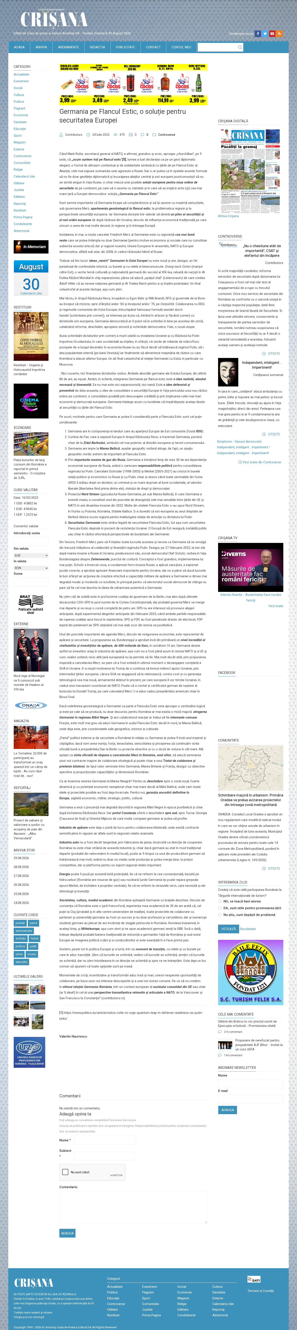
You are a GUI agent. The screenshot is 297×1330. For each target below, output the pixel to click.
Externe (19, 149)
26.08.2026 (21, 885)
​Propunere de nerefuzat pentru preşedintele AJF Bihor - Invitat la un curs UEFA (259, 1044)
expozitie (21, 962)
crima (19, 954)
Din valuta (21, 549)
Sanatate (20, 122)
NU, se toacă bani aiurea (242, 901)
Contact (153, 47)
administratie (24, 930)
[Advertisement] (250, 500)
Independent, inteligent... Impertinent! (243, 453)
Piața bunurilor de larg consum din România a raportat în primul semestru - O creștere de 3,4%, (30, 469)
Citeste (274, 353)
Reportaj (20, 204)
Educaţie (20, 129)
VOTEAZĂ (228, 929)
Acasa (19, 47)
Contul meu (181, 47)
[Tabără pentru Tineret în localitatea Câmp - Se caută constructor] (21, 1005)
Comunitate (22, 163)
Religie (18, 169)
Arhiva (41, 47)
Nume (65, 1140)
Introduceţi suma (27, 533)
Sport (18, 136)
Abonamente (68, 47)
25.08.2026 (21, 894)
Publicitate (125, 47)
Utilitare (19, 183)
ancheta (21, 938)
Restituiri (20, 210)
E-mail (223, 1091)
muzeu (32, 954)
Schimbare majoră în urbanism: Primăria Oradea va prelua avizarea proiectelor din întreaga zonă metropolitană (250, 800)
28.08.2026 (21, 867)
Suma (18, 574)
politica (20, 946)
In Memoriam (34, 246)
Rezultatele (248, 929)
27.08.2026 (21, 876)
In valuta (20, 561)
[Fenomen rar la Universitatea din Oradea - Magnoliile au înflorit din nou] (37, 1021)
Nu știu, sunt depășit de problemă (249, 915)
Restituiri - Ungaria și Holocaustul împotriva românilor (29, 369)
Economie (21, 115)
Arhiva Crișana (228, 216)
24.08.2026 (21, 903)
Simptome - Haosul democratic (239, 441)
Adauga (227, 1110)
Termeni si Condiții (260, 1291)
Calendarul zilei (24, 176)
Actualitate (21, 74)
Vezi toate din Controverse (262, 462)
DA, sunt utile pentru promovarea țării (252, 908)
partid (33, 923)
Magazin (20, 142)
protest (20, 923)
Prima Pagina (23, 217)
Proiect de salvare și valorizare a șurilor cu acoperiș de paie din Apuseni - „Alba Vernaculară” (29, 829)
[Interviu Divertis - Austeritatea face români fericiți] (250, 567)
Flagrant (19, 108)
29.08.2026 (21, 858)
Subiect (65, 1153)
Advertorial (21, 231)
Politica (19, 102)
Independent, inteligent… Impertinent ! (243, 447)
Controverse (23, 156)
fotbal (34, 938)
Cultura (19, 95)
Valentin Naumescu (73, 1036)
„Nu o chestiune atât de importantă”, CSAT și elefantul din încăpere (262, 251)
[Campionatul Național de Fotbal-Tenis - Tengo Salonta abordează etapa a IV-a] (21, 989)
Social (18, 88)
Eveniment (21, 81)
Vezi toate (276, 606)
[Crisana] (55, 19)
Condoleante (23, 224)
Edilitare (19, 197)
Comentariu (66, 1187)
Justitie (19, 190)
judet (33, 946)
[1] (61, 1013)
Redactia (97, 47)
